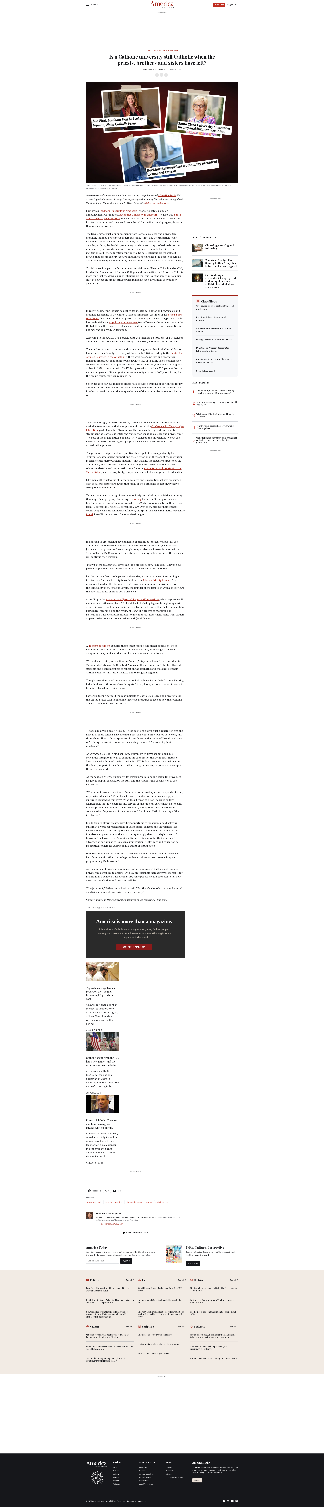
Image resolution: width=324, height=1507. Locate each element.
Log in (230, 5)
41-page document (99, 645)
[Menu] (87, 5)
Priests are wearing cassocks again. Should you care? (217, 403)
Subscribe (219, 5)
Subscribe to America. (157, 203)
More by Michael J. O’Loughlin (109, 1224)
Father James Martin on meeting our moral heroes (214, 1358)
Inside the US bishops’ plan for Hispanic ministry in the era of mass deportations (110, 1301)
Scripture (116, 1474)
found (89, 514)
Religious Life (161, 1202)
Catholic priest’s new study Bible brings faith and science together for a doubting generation (216, 440)
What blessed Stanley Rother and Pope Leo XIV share (216, 415)
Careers (142, 1471)
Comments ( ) (136, 1232)
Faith (115, 1467)
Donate (169, 1467)
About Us (143, 1467)
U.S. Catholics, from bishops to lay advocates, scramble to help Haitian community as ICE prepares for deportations (107, 1314)
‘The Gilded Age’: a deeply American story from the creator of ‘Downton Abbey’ (215, 391)
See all (129, 1280)
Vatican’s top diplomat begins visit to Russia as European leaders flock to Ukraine (107, 1335)
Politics (116, 1477)
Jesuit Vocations (146, 1484)
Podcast (116, 1484)
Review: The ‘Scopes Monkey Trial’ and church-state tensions (212, 1301)
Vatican (116, 1481)
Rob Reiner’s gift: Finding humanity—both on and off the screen (213, 1313)
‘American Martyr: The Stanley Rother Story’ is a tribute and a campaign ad (221, 263)
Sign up (197, 1480)
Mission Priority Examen (157, 580)
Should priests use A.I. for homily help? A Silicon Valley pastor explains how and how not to (212, 1335)
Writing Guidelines (146, 1474)
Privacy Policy (145, 1477)
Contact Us (144, 1481)
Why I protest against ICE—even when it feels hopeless (215, 427)
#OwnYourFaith (167, 195)
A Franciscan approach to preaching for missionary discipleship (208, 1347)
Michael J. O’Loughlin (155, 69)
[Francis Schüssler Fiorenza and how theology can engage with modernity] (102, 1113)
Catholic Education (113, 1202)
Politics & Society (168, 50)
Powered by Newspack (136, 1501)
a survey (136, 499)
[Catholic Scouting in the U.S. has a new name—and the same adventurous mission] (102, 1051)
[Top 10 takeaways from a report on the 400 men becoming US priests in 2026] (102, 981)
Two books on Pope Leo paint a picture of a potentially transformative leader (106, 1359)
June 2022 (111, 907)
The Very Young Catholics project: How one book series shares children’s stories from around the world (161, 1314)
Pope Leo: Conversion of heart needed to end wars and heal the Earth (107, 1289)
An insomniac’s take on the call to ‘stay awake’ (159, 1344)
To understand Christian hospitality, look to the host (159, 1301)
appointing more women (123, 322)
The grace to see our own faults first (155, 1334)
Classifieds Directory (174, 1477)
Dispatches (152, 50)
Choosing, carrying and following (219, 247)
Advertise (169, 1474)
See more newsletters (141, 1255)
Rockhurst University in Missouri (138, 214)
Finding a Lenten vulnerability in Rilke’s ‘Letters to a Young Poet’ (213, 1289)
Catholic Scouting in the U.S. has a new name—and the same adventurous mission (102, 1061)
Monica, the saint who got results (153, 1353)
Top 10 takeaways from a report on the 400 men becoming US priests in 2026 (100, 993)
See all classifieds (204, 371)
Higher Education (134, 1202)
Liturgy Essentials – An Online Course (214, 339)
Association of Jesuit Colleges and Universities (132, 599)
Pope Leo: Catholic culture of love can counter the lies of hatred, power (109, 1347)
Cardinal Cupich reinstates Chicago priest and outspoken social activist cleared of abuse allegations (220, 281)
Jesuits (148, 1202)
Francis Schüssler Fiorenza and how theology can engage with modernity (102, 1124)
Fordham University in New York (118, 211)
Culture (116, 1471)
